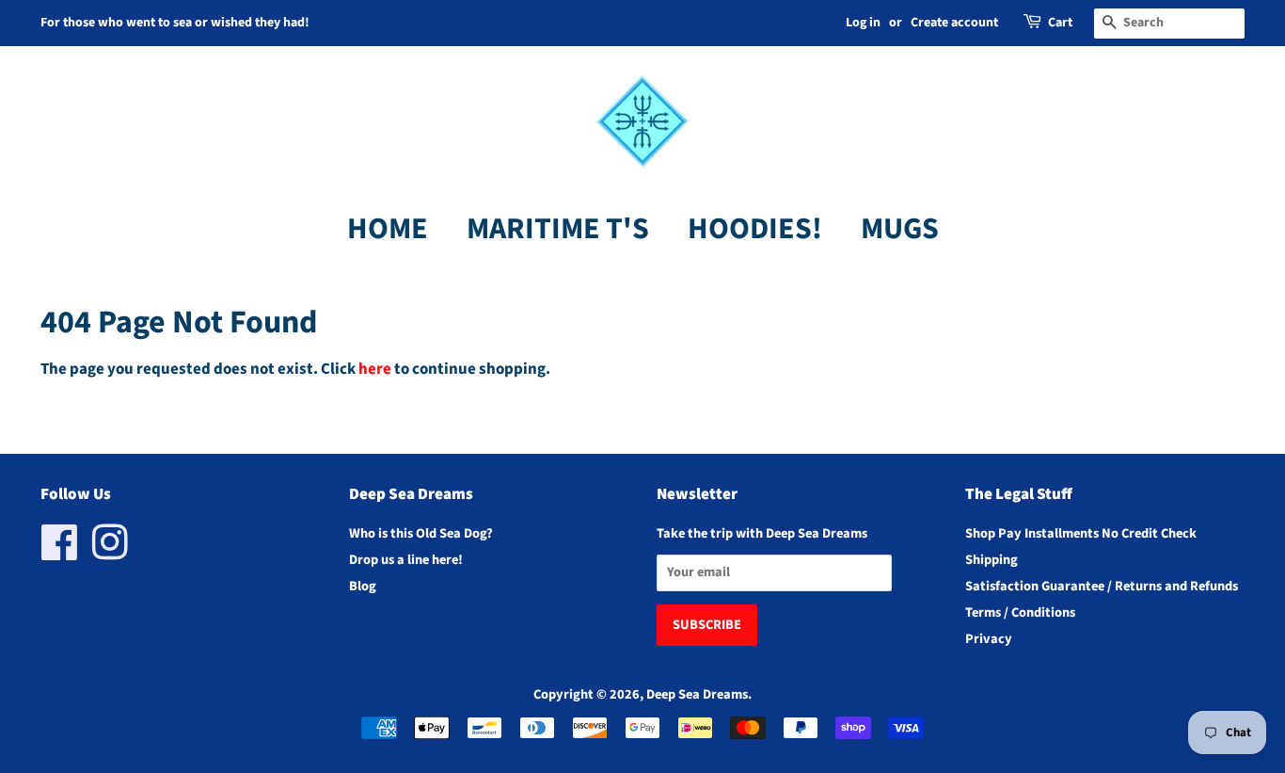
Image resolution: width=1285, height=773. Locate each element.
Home (387, 228)
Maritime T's (558, 228)
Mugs (900, 228)
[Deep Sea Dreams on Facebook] (59, 553)
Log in (863, 22)
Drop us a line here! (406, 560)
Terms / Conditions (1020, 612)
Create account (954, 22)
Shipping (991, 560)
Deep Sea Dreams (697, 694)
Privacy (988, 639)
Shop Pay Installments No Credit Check (1081, 533)
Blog (362, 586)
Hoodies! (755, 228)
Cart (1060, 22)
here (374, 369)
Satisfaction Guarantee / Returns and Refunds (1101, 586)
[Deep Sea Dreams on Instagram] (110, 553)
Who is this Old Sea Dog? (421, 533)
